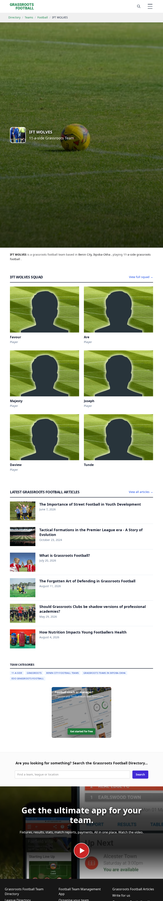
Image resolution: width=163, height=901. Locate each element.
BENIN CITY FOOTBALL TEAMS (62, 672)
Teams (29, 17)
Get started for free (81, 731)
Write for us (121, 895)
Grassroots (34, 672)
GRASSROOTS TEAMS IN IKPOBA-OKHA (104, 672)
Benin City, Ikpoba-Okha (94, 254)
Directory (14, 17)
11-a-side (130, 254)
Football (42, 17)
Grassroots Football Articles (133, 889)
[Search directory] (138, 6)
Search (140, 774)
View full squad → (141, 277)
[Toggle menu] (150, 6)
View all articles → (141, 492)
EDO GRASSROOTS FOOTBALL (28, 678)
